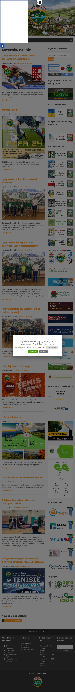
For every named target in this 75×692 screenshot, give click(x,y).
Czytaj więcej (51, 347)
